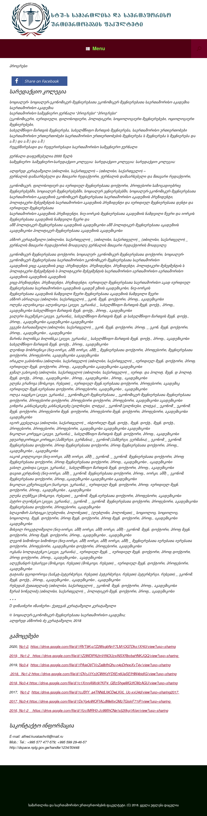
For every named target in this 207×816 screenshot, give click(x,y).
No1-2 (23, 646)
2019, (14, 655)
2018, (15, 673)
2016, (14, 710)
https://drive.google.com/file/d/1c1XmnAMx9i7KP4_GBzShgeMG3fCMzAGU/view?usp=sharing (103, 682)
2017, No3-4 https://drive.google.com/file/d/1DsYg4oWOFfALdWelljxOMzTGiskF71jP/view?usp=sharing (90, 701)
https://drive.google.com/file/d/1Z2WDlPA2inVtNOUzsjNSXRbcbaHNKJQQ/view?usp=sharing (104, 655)
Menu (98, 48)
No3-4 (23, 664)
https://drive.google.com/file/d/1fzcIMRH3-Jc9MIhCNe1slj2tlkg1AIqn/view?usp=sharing (98, 710)
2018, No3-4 (18, 682)
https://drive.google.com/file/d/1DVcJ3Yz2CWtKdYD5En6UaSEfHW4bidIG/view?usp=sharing (103, 673)
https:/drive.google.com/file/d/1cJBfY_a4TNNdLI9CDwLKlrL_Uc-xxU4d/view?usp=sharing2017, (105, 692)
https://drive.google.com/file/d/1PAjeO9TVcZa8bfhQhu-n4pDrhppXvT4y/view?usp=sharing (100, 664)
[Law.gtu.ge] (92, 19)
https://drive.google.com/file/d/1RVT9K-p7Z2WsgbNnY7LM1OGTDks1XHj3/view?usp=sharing (103, 646)
